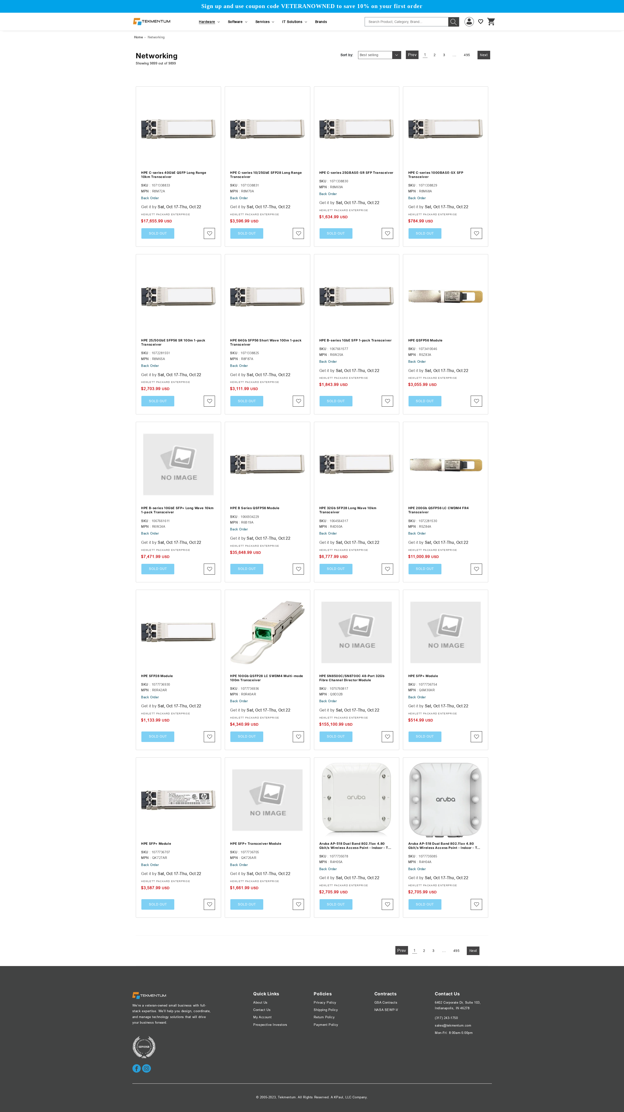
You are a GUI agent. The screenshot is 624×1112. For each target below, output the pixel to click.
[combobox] (412, 21)
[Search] (453, 22)
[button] (210, 21)
